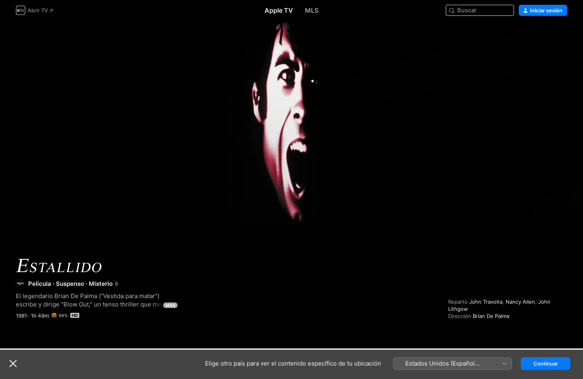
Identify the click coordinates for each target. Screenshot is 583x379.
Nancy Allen (520, 302)
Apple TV (279, 10)
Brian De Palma (491, 316)
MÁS (170, 305)
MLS (311, 10)
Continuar (545, 363)
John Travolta (485, 302)
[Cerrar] (13, 363)
